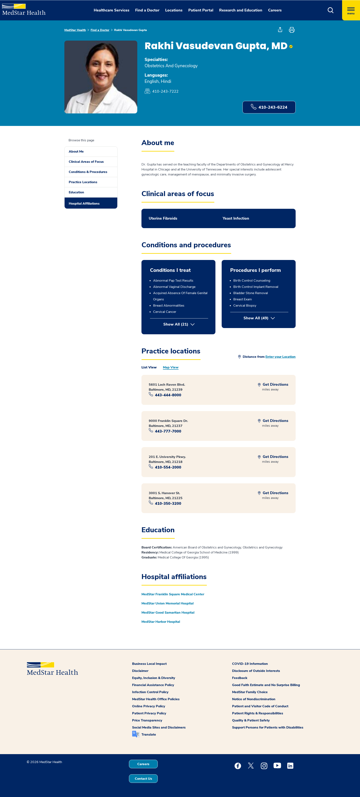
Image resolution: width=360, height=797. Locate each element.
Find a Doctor (100, 30)
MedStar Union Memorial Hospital (167, 603)
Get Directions (275, 384)
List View (149, 367)
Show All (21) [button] (175, 324)
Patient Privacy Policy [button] (149, 713)
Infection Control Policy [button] (150, 692)
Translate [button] (148, 734)
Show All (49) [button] (266, 318)
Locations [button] (173, 10)
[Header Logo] (22, 7)
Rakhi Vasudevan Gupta (130, 30)
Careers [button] (275, 10)
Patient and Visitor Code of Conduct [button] (260, 706)
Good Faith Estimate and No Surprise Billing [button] (266, 685)
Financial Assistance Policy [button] (153, 685)
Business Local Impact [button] (149, 663)
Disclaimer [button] (140, 671)
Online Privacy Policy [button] (148, 706)
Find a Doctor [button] (147, 10)
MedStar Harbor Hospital (160, 621)
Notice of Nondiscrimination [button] (253, 699)
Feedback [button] (239, 678)
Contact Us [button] (143, 778)
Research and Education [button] (240, 10)
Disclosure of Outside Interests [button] (256, 671)
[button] (330, 10)
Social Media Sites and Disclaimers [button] (159, 727)
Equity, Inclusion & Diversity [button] (153, 678)
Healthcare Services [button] (111, 10)
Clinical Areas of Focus (86, 161)
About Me (76, 151)
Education (76, 192)
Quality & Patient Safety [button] (251, 720)
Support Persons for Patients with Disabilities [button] (267, 727)
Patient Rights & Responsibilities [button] (257, 713)
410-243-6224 (273, 107)
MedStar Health (75, 30)
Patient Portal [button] (200, 10)
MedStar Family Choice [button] (250, 692)
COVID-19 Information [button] (250, 663)
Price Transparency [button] (147, 720)
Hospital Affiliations (84, 203)
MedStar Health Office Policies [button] (156, 699)
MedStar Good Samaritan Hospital (167, 612)
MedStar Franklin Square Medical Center (172, 594)
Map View (171, 367)
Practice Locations (83, 182)
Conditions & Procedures (88, 172)
